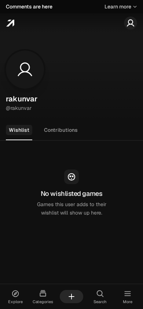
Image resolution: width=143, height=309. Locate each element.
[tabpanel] (71, 193)
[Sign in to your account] (130, 23)
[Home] (10, 23)
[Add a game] (71, 296)
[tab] (19, 130)
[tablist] (71, 130)
